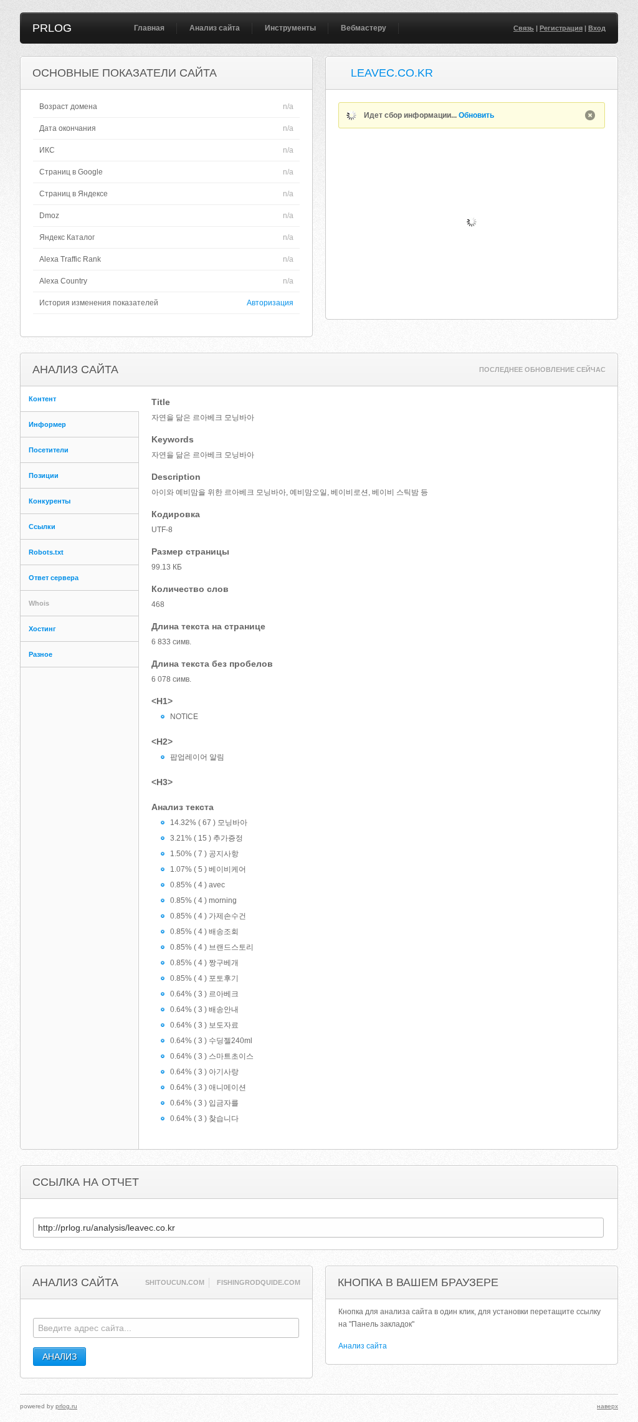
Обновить (476, 115)
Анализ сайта (214, 28)
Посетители (49, 450)
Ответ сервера (54, 577)
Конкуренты (49, 501)
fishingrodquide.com (258, 1282)
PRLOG (52, 28)
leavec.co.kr (392, 73)
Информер (47, 424)
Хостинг (42, 628)
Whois (39, 603)
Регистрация (561, 28)
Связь (523, 28)
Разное (40, 654)
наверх (607, 1406)
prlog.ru (66, 1406)
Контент (42, 399)
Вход (597, 28)
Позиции (44, 475)
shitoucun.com (174, 1282)
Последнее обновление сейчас (542, 369)
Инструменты (290, 28)
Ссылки (42, 526)
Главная (149, 28)
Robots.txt (46, 552)
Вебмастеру (363, 28)
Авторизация (270, 302)
